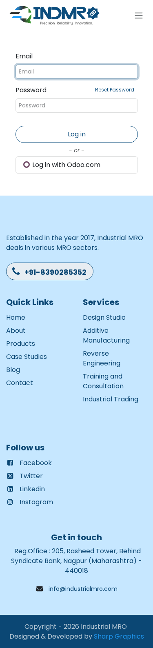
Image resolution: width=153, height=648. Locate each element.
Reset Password (114, 89)
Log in (77, 134)
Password (75, 90)
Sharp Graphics (119, 636)
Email (24, 56)
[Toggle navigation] (139, 15)
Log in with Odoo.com (65, 164)
